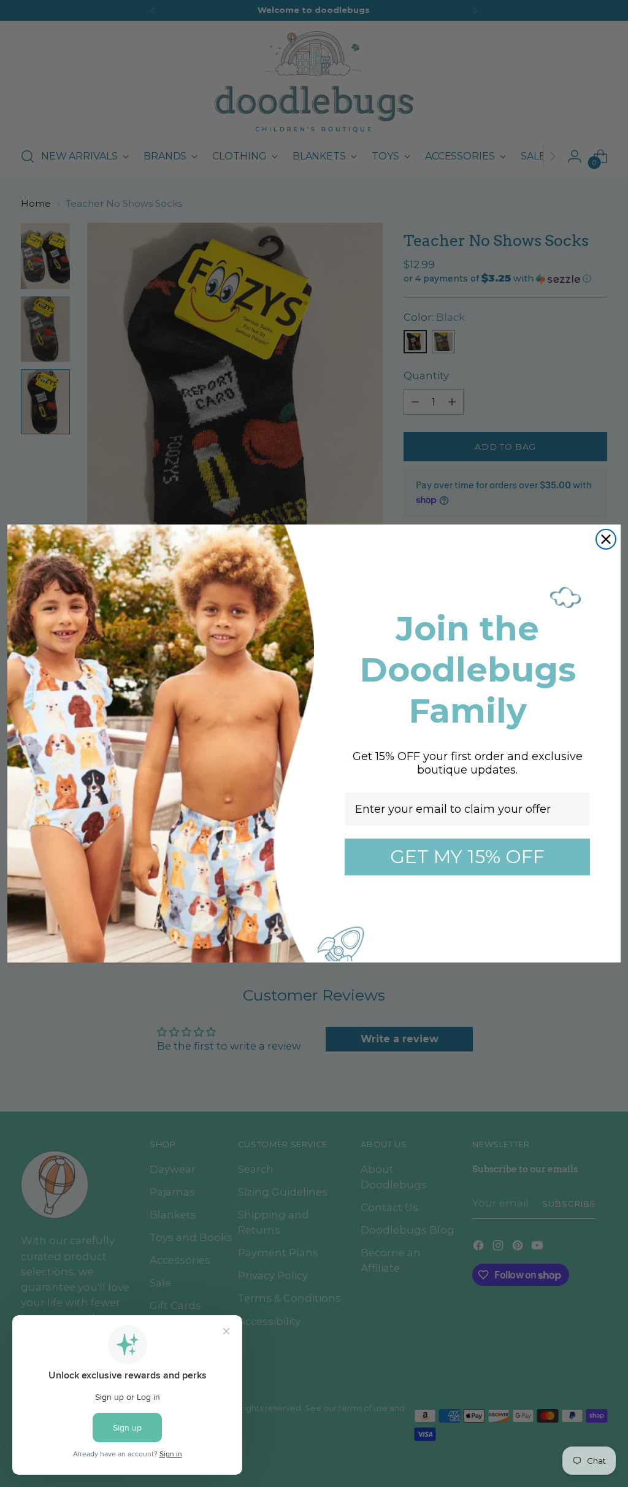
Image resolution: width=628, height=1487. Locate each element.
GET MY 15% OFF (467, 856)
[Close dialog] (606, 539)
